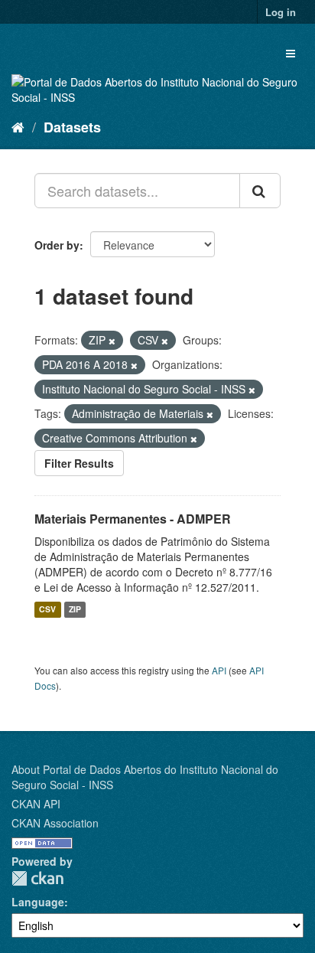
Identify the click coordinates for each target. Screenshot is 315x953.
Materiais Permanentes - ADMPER (132, 518)
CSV (47, 609)
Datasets (72, 127)
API (219, 670)
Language (37, 901)
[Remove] (112, 341)
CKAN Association (55, 823)
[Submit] (260, 190)
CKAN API (35, 803)
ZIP (75, 609)
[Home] (17, 126)
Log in (280, 12)
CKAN (37, 878)
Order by (57, 245)
